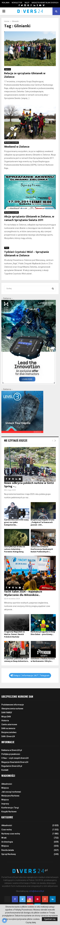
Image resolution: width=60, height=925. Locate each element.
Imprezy (7, 69)
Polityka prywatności (10, 754)
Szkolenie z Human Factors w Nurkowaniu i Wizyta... (43, 660)
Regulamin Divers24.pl (11, 766)
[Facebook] (15, 899)
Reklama (5, 3)
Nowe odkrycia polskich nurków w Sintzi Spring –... (29, 485)
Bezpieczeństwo (8, 732)
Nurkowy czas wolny (11, 142)
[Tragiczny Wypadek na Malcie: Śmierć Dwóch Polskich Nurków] (16, 622)
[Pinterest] (37, 899)
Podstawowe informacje (12, 705)
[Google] (45, 899)
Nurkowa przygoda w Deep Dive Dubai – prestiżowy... (43, 633)
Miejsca (5, 788)
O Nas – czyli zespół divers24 (14, 758)
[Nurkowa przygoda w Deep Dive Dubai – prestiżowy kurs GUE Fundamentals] (43, 622)
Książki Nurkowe (8, 811)
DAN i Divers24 (8, 736)
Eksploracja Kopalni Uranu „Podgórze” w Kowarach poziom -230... (42, 522)
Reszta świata (7, 850)
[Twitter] (22, 899)
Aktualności (6, 784)
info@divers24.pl (36, 891)
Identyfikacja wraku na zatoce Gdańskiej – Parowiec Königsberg (14, 549)
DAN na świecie (8, 728)
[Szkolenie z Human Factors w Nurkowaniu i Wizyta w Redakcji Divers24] (43, 649)
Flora (6, 248)
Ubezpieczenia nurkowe (12, 708)
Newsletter (17, 3)
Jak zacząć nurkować (11, 792)
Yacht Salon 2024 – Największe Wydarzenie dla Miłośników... (23, 593)
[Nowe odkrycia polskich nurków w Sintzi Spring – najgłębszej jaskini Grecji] (30, 464)
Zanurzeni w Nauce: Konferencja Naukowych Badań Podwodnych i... (42, 549)
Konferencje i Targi (10, 808)
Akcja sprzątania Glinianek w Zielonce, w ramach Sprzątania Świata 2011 (29, 218)
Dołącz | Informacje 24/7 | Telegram (31, 675)
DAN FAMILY (6, 712)
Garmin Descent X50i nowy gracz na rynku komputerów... (16, 522)
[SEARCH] (53, 288)
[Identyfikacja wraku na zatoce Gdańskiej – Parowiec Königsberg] (16, 537)
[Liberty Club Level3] (22, 432)
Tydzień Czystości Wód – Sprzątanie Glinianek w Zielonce (26, 254)
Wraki (4, 838)
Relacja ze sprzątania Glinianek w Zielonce (24, 75)
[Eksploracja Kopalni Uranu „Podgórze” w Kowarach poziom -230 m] (43, 510)
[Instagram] (30, 899)
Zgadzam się (49, 919)
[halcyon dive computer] (28, 383)
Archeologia (7, 842)
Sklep (27, 3)
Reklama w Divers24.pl (11, 750)
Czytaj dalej (31, 922)
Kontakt (4, 770)
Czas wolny (6, 829)
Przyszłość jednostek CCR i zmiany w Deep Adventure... (16, 660)
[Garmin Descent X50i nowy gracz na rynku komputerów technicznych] (16, 510)
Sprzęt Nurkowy (8, 854)
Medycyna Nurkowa (10, 796)
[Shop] (16, 5)
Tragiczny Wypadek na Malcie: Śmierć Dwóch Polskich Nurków (14, 634)
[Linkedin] (53, 899)
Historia (5, 720)
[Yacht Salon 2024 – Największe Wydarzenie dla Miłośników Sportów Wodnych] (30, 573)
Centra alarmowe (9, 724)
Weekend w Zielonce (16, 146)
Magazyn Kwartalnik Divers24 (45, 3)
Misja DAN (6, 716)
